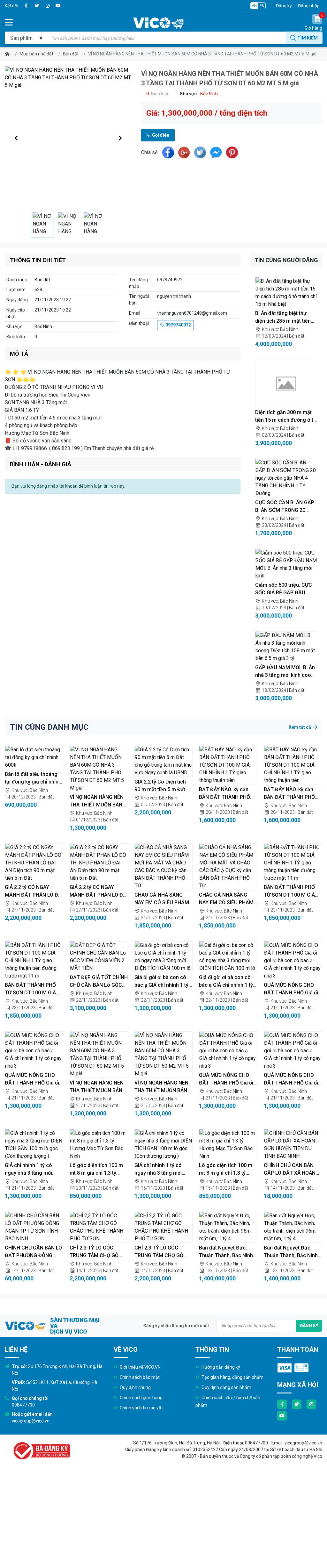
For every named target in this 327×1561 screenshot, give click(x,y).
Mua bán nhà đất (36, 53)
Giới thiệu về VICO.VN (140, 1367)
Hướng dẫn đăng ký (220, 1367)
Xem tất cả (300, 727)
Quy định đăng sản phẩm (226, 1387)
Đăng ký (284, 5)
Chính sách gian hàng (141, 1397)
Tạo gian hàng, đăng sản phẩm (232, 1377)
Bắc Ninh (289, 329)
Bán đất (71, 53)
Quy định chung (135, 1387)
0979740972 (177, 324)
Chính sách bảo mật (139, 1377)
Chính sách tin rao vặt (141, 1407)
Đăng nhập (309, 5)
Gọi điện (160, 135)
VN (254, 6)
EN (262, 6)
